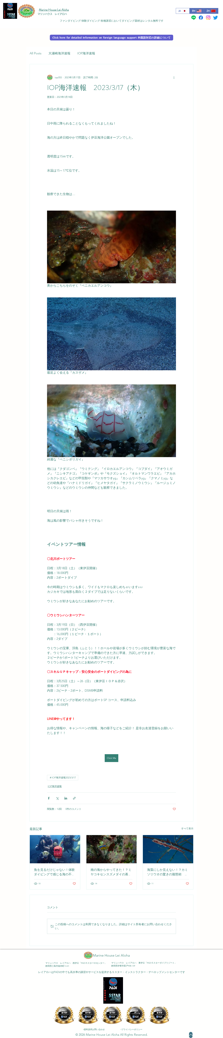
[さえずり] (215, 17)
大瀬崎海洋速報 (59, 53)
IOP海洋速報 (86, 53)
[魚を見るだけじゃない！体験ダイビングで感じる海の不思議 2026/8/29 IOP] (55, 849)
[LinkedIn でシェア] (65, 798)
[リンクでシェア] (74, 798)
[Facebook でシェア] (48, 798)
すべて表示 (187, 828)
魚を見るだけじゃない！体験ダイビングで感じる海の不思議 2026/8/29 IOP (54, 872)
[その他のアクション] (174, 77)
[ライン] (193, 17)
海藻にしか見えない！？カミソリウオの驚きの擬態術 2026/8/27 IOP (167, 872)
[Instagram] (208, 17)
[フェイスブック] (201, 17)
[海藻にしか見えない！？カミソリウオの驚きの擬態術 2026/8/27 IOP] (168, 849)
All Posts (35, 53)
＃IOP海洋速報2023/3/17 (62, 777)
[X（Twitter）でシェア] (57, 798)
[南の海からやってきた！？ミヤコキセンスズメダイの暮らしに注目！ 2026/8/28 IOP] (111, 849)
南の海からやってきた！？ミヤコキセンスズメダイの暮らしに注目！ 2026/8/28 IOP (111, 872)
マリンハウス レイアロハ (52, 14)
